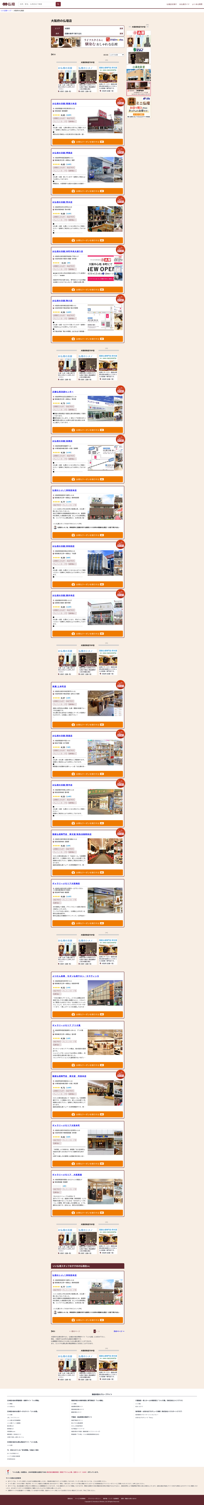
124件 (69, 796)
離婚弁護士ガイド (76, 1412)
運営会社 (70, 1498)
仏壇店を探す (172, 4)
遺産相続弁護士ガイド (77, 1409)
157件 (69, 452)
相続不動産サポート (77, 1420)
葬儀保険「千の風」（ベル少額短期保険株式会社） (85, 1434)
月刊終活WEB (11, 1459)
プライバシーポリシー (94, 1498)
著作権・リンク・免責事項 (111, 1498)
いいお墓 (9, 1414)
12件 (68, 1038)
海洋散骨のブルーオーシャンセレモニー (146, 1414)
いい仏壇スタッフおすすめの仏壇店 (70, 1265)
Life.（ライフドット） (13, 1417)
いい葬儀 (9, 1404)
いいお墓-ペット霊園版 (13, 1423)
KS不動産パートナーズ (77, 1429)
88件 (68, 557)
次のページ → (119, 1331)
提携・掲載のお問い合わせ (128, 1498)
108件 (69, 312)
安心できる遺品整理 (77, 1423)
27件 (68, 987)
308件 (69, 115)
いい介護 (137, 1404)
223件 (69, 501)
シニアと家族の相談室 (13, 1456)
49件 (68, 403)
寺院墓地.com (11, 1431)
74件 (68, 747)
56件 (68, 1137)
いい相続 (73, 1404)
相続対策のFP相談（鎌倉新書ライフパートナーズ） (86, 1431)
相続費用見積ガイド (77, 1406)
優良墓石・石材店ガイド (14, 1434)
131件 (69, 607)
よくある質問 (197, 4)
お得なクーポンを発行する (89, 141)
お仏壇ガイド (184, 4)
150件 (69, 164)
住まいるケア (139, 1406)
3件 (68, 263)
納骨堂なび (10, 1429)
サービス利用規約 (80, 1498)
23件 (68, 698)
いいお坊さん (11, 1406)
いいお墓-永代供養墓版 (13, 1420)
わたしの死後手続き (77, 1426)
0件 (64, 1186)
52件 (68, 845)
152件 (69, 213)
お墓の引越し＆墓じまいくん (15, 1437)
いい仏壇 (9, 1445)
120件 (69, 1087)
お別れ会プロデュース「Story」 (144, 1417)
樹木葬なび (10, 1426)
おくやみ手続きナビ (13, 1453)
